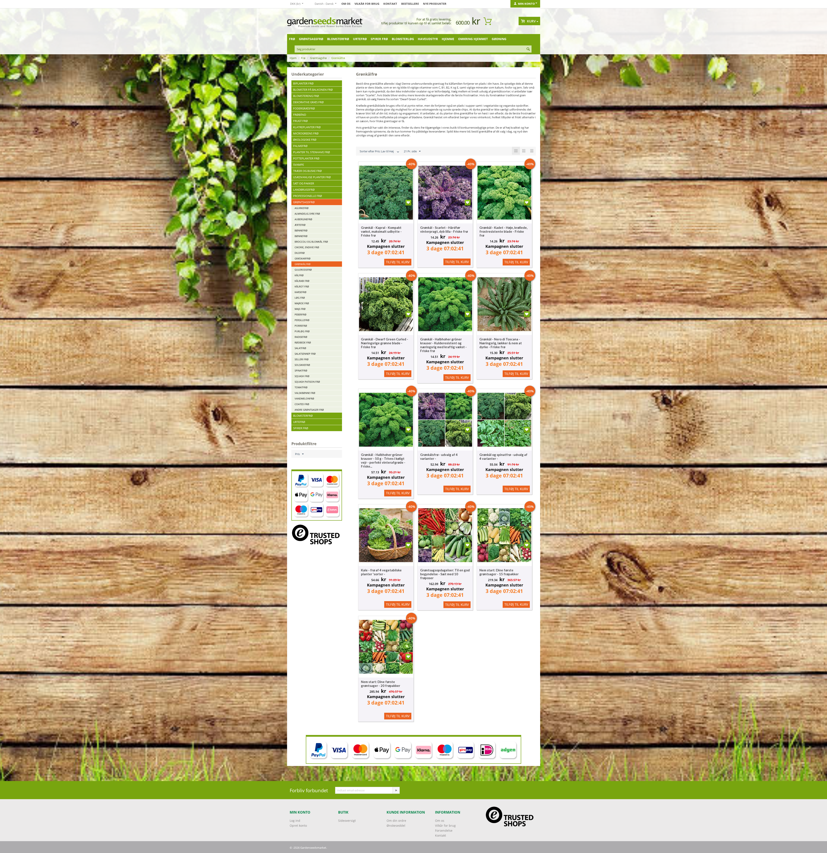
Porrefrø (301, 325)
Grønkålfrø (303, 264)
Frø (292, 39)
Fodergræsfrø (304, 108)
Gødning (499, 39)
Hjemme (448, 39)
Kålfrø (299, 275)
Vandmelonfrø (304, 398)
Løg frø (300, 297)
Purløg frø (302, 331)
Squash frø (302, 376)
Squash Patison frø (307, 381)
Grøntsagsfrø (311, 39)
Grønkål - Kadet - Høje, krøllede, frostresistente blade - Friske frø (503, 231)
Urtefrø (360, 39)
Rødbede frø (303, 342)
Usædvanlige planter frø (312, 177)
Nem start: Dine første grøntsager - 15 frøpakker (499, 572)
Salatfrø (300, 348)
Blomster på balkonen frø (313, 90)
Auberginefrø (303, 219)
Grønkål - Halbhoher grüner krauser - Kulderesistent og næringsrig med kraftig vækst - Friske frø (443, 345)
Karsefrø (300, 292)
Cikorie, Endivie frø (307, 247)
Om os (345, 4)
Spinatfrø (301, 370)
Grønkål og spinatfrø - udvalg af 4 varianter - (503, 456)
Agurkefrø (302, 208)
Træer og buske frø (307, 171)
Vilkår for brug (366, 4)
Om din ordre (396, 821)
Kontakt (390, 4)
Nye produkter (434, 4)
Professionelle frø (307, 196)
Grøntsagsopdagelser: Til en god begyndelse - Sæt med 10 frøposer (445, 574)
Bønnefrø (301, 230)
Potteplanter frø (306, 158)
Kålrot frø (302, 286)
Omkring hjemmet (473, 39)
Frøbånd (299, 115)
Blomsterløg (403, 39)
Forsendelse (443, 830)
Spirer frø (379, 39)
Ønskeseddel (396, 825)
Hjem (293, 58)
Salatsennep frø (305, 353)
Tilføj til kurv (398, 262)
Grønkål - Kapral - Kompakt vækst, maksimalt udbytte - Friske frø (381, 231)
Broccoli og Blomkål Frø (311, 241)
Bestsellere (410, 4)
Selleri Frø (302, 359)
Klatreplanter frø (307, 127)
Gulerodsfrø (303, 269)
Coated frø (302, 404)
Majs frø (300, 308)
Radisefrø (301, 336)
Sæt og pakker (303, 183)
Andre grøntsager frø (309, 409)
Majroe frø (302, 303)
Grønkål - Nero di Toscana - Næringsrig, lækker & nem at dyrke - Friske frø (500, 343)
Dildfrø (300, 252)
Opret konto (298, 825)
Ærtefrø (300, 224)
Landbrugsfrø (304, 190)
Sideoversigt (347, 821)
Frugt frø (300, 121)
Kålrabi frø (302, 280)
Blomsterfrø (338, 39)
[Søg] (528, 49)
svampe (298, 165)
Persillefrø (302, 320)
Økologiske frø (304, 140)
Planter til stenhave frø (311, 152)
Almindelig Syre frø (307, 213)
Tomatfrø (301, 387)
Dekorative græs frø (308, 102)
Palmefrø (300, 146)
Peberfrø (300, 314)
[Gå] (396, 790)
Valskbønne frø (305, 393)
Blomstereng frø (306, 96)
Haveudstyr (428, 39)
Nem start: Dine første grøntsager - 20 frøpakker (380, 684)
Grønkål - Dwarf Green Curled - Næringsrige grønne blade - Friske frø (384, 343)
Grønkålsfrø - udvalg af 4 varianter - (439, 456)
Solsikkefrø (302, 364)
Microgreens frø (306, 133)
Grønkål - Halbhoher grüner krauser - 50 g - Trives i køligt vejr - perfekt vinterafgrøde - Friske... (383, 460)
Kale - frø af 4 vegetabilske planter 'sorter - (381, 572)
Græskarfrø (303, 258)
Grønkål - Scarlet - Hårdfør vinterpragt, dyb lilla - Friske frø (444, 229)
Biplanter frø (303, 83)
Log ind (295, 821)
